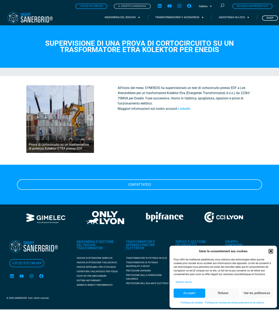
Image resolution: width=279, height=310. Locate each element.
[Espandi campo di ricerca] (222, 6)
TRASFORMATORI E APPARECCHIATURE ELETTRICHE (140, 245)
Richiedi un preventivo (252, 6)
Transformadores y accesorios (177, 17)
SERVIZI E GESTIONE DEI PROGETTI (190, 243)
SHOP (270, 17)
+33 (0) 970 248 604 (91, 6)
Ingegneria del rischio (120, 17)
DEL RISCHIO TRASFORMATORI (90, 246)
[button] (271, 251)
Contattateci (139, 185)
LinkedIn (184, 109)
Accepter (189, 293)
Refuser (223, 293)
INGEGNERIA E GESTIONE (95, 242)
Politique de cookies (192, 302)
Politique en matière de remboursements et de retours (234, 302)
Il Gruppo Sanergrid (132, 6)
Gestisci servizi (184, 282)
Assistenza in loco (232, 17)
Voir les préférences (257, 293)
